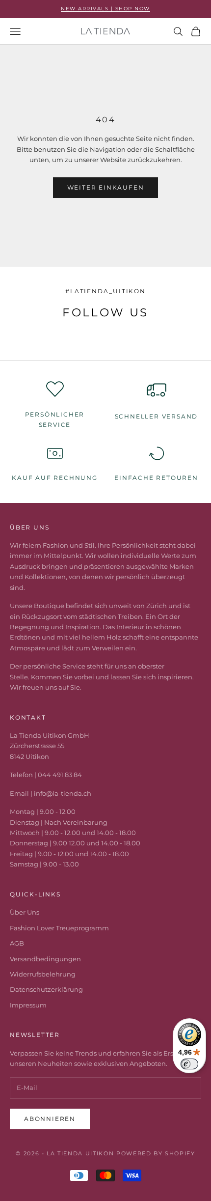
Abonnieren (50, 1118)
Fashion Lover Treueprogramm (59, 928)
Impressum (28, 1005)
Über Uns (24, 912)
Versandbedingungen (45, 959)
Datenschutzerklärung (46, 989)
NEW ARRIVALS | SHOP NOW (105, 8)
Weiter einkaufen (105, 187)
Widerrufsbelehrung (43, 974)
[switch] (189, 1064)
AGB (17, 943)
